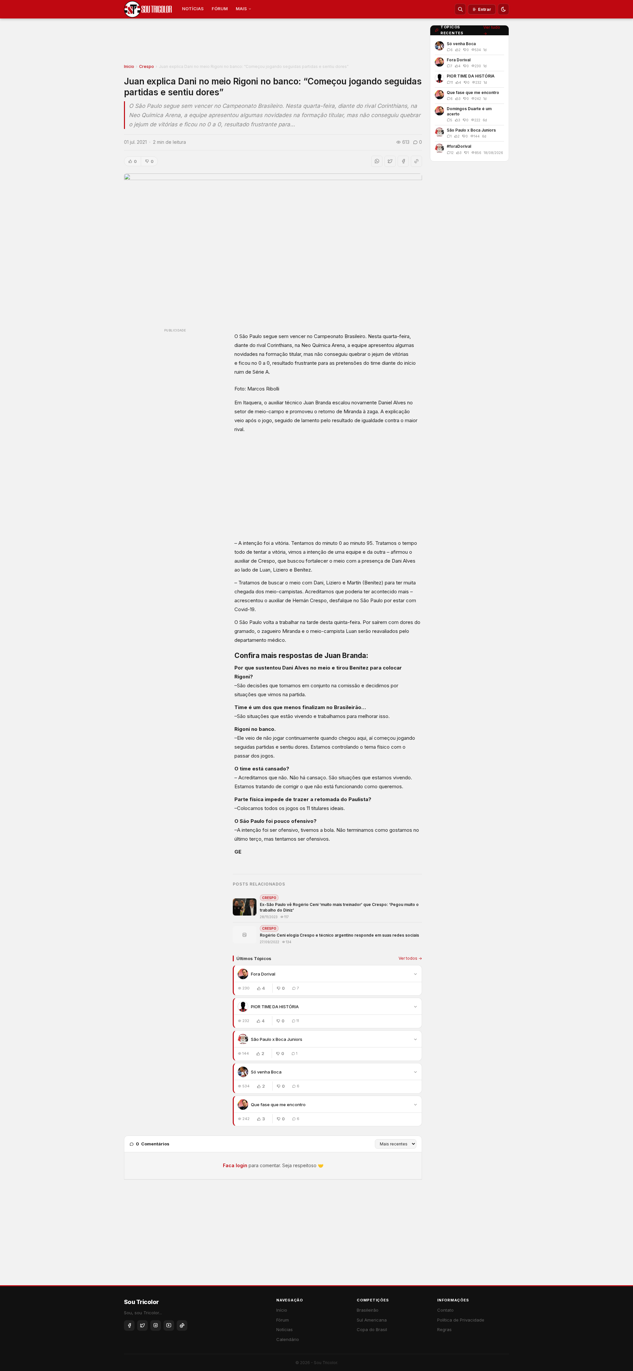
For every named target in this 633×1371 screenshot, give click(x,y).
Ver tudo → (491, 30)
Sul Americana (372, 1320)
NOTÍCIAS (193, 8)
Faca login (235, 1165)
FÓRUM (220, 8)
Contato (445, 1310)
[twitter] (142, 1325)
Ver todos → (410, 958)
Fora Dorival (263, 974)
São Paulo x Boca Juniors (276, 1039)
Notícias (284, 1329)
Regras (444, 1329)
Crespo (146, 66)
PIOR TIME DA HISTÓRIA (275, 1006)
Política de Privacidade (460, 1320)
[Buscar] (460, 9)
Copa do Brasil (372, 1329)
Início (281, 1310)
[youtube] (169, 1325)
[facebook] (129, 1325)
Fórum (282, 1320)
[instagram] (155, 1325)
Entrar (484, 9)
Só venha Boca (266, 1072)
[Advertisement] (272, 43)
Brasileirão (367, 1310)
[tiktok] (182, 1325)
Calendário (287, 1339)
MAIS (241, 8)
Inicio (129, 66)
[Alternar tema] (503, 9)
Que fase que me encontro (278, 1104)
